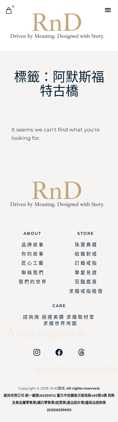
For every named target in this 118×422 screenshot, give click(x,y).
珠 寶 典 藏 (86, 244)
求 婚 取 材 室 (80, 317)
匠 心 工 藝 (32, 263)
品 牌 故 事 (32, 244)
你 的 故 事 (32, 254)
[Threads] (81, 352)
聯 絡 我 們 (32, 272)
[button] (108, 10)
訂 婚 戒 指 (86, 263)
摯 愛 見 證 (86, 272)
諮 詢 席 (31, 317)
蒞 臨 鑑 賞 (86, 281)
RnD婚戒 (57, 388)
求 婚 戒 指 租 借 (85, 291)
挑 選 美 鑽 (53, 317)
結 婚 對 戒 (86, 254)
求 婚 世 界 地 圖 (59, 323)
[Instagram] (36, 352)
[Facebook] (59, 352)
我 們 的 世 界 (32, 281)
